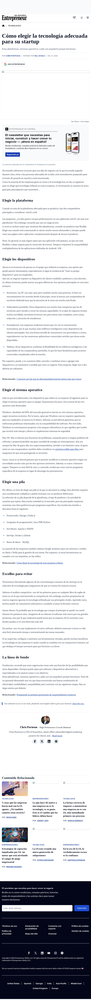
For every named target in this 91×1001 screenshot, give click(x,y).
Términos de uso (9, 926)
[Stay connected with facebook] (34, 741)
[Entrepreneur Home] (3, 25)
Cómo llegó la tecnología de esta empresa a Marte (40, 562)
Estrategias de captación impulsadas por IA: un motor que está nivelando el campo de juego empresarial (15, 855)
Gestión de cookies (80, 931)
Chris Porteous (13, 56)
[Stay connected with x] (42, 741)
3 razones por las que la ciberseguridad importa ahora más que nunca (49, 379)
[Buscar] (74, 18)
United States (13, 983)
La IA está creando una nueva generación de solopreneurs (44, 852)
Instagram (55, 953)
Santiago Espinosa (76, 860)
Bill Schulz (40, 56)
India (49, 983)
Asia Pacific (61, 983)
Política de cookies (80, 926)
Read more (57, 735)
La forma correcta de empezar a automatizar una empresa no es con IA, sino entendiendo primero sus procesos (75, 809)
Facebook (29, 953)
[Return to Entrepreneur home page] (14, 18)
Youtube (49, 953)
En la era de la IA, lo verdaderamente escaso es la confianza (75, 852)
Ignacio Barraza (75, 821)
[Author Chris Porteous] (45, 720)
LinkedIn (42, 953)
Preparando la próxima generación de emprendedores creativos (46, 694)
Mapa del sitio (31, 934)
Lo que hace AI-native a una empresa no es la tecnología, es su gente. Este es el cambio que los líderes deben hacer (45, 809)
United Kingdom (40, 988)
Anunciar (52, 934)
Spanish (27, 983)
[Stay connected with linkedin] (49, 741)
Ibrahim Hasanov (14, 867)
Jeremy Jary (43, 821)
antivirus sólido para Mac (67, 449)
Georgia (39, 983)
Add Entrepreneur (16, 64)
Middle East (76, 983)
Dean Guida (11, 817)
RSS (62, 953)
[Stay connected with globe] (56, 741)
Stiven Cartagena (45, 860)
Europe (55, 988)
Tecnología (14, 26)
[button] (87, 18)
